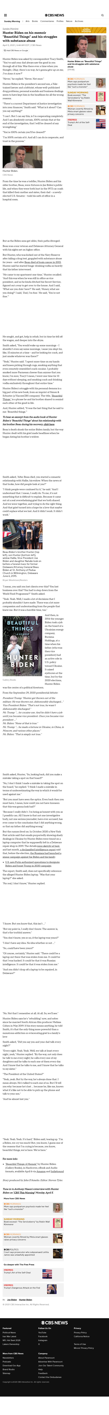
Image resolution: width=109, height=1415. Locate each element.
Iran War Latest (9, 1336)
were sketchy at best (48, 846)
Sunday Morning (12, 21)
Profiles (60, 21)
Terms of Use (80, 1344)
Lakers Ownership (11, 1344)
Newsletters (8, 1358)
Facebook (42, 1336)
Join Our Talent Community (51, 1366)
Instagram (42, 1340)
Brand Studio (9, 1369)
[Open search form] (102, 15)
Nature (69, 21)
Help (40, 1369)
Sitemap (6, 1373)
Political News (9, 1333)
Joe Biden (12, 1299)
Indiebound (57, 1171)
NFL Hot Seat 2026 (11, 1340)
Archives (79, 21)
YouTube (42, 1333)
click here (49, 424)
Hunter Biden (25, 1299)
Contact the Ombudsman (50, 1377)
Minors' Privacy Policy (84, 1348)
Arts (27, 21)
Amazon (41, 1171)
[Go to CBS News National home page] (54, 15)
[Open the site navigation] (21, 15)
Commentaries (47, 21)
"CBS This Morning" (24, 1192)
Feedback (42, 1373)
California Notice (81, 1336)
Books (35, 21)
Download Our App (11, 1366)
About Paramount (46, 1358)
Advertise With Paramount (50, 1362)
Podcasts (7, 1362)
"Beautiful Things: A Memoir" (21, 1164)
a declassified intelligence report (38, 849)
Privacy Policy (80, 1333)
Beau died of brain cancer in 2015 (42, 262)
